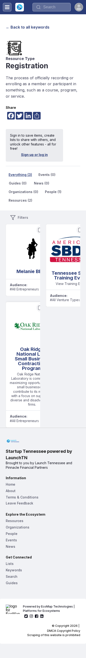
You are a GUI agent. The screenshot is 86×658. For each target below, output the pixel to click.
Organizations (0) (23, 192)
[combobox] (51, 7)
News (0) (41, 183)
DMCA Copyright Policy (63, 631)
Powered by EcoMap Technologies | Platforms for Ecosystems (49, 609)
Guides (12, 583)
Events (11, 540)
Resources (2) (20, 200)
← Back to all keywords (27, 27)
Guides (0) (18, 183)
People (11, 534)
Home (10, 484)
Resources (14, 521)
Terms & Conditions (22, 497)
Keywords (14, 570)
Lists (10, 564)
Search (11, 576)
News (10, 546)
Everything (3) (20, 175)
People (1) (53, 192)
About (11, 491)
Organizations (17, 527)
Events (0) (46, 175)
